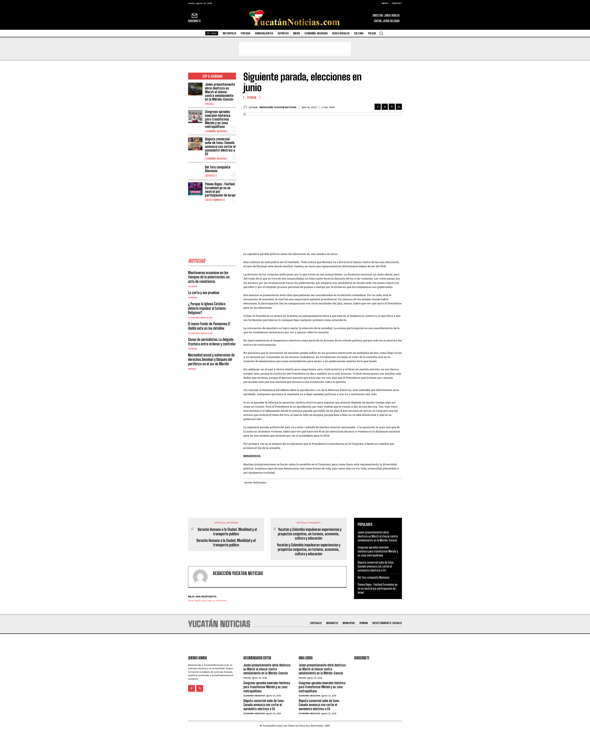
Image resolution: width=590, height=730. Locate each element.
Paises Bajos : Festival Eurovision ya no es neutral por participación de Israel (220, 189)
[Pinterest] (392, 107)
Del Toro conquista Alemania (217, 169)
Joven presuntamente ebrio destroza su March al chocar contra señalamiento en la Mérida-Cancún (220, 91)
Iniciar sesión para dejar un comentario (207, 600)
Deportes (210, 175)
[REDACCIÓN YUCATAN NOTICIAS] (246, 107)
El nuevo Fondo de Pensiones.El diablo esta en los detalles (209, 326)
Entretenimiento (215, 200)
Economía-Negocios (216, 131)
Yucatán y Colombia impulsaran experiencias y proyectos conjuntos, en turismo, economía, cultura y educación (308, 549)
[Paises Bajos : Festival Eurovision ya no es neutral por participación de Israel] (195, 188)
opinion (192, 286)
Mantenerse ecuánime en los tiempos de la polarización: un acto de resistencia (209, 277)
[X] (385, 107)
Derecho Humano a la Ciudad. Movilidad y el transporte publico (226, 542)
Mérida (192, 369)
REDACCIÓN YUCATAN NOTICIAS (278, 107)
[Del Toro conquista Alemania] (195, 171)
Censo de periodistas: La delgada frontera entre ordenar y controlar (212, 341)
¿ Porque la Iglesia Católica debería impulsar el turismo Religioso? (207, 308)
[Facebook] (378, 107)
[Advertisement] (295, 49)
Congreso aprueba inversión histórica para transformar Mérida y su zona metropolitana (217, 119)
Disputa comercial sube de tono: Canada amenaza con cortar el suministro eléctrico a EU (220, 146)
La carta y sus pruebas (203, 292)
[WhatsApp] (399, 107)
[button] (381, 33)
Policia (209, 104)
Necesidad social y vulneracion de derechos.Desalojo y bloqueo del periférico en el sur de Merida (211, 359)
